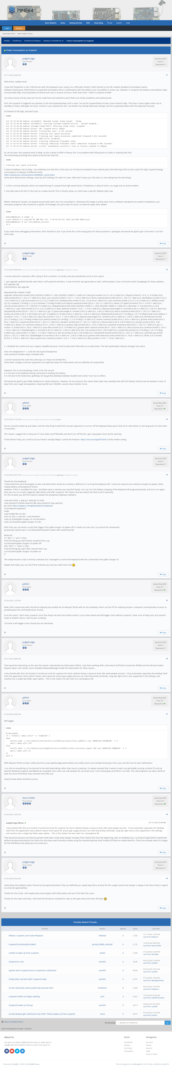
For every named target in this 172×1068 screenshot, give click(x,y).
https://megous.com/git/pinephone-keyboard (32, 505)
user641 (102, 961)
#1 (167, 75)
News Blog (98, 23)
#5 (167, 600)
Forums (149, 1042)
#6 (167, 658)
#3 (167, 419)
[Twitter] (17, 1051)
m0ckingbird (137, 1064)
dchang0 (154, 954)
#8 (167, 814)
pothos (154, 1015)
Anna (102, 1014)
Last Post (147, 937)
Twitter (127, 1045)
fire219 (166, 1064)
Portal (109, 23)
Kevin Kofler (28, 797)
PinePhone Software (32, 41)
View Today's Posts (25, 33)
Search (119, 23)
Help (128, 23)
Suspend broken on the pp (21, 1005)
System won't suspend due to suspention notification (32, 970)
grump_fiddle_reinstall (102, 944)
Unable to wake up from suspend (24, 953)
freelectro (102, 988)
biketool (102, 935)
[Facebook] (6, 1051)
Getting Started (75, 23)
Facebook (128, 1042)
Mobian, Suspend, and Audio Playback (26, 935)
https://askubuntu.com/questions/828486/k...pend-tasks (29, 175)
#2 (167, 269)
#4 (167, 475)
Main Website (50, 23)
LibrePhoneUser (157, 998)
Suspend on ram (16, 961)
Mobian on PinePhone (52, 41)
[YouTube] (12, 1051)
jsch (102, 996)
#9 (167, 878)
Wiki (88, 23)
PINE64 (7, 41)
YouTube (128, 1048)
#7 (167, 714)
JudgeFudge (28, 58)
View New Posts (9, 33)
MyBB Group (34, 1064)
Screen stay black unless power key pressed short (31, 988)
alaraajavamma (157, 980)
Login (7, 28)
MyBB (15, 1064)
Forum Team (151, 1054)
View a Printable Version (13, 1022)
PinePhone (17, 41)
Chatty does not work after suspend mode (27, 979)
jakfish (25, 402)
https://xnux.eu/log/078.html (93, 439)
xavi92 (102, 953)
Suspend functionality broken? (22, 944)
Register (19, 28)
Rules (63, 23)
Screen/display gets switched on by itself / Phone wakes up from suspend (42, 1014)
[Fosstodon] (22, 1051)
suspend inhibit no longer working (24, 996)
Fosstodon (128, 1051)
